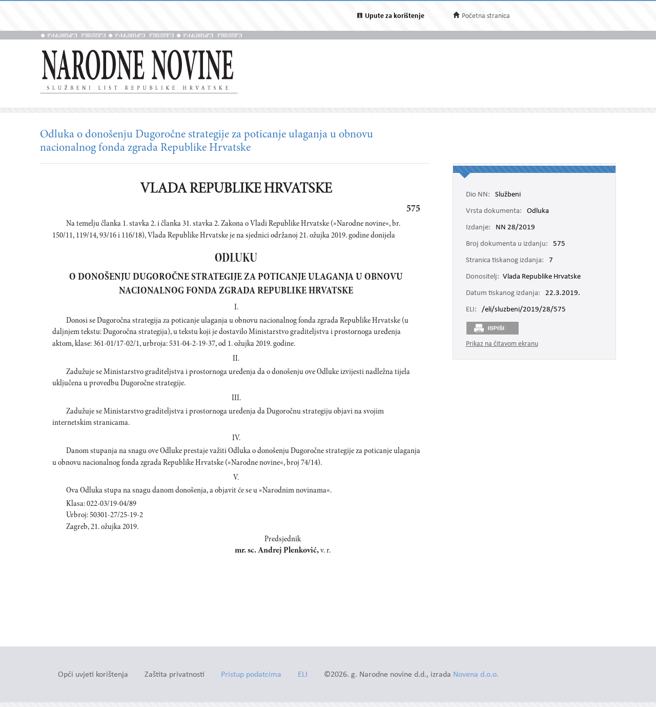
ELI (303, 675)
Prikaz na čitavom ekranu (502, 344)
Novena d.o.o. (476, 675)
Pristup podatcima (251, 675)
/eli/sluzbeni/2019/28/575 (524, 310)
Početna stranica (486, 16)
